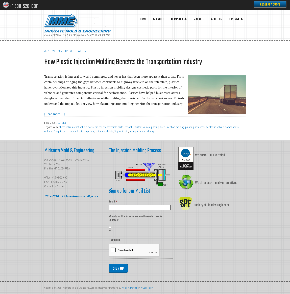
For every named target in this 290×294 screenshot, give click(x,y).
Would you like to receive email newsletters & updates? (135, 218)
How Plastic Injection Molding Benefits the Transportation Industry (123, 62)
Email (113, 201)
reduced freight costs (56, 131)
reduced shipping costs (81, 131)
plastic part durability (196, 127)
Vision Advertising (130, 287)
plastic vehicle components (224, 127)
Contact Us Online (54, 186)
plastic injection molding (171, 127)
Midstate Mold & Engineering (77, 25)
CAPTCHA (114, 240)
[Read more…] (54, 114)
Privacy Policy (146, 287)
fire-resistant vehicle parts (109, 127)
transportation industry (141, 131)
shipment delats (104, 131)
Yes (111, 230)
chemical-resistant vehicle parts (76, 127)
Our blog (62, 122)
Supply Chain (121, 131)
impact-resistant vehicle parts (141, 127)
